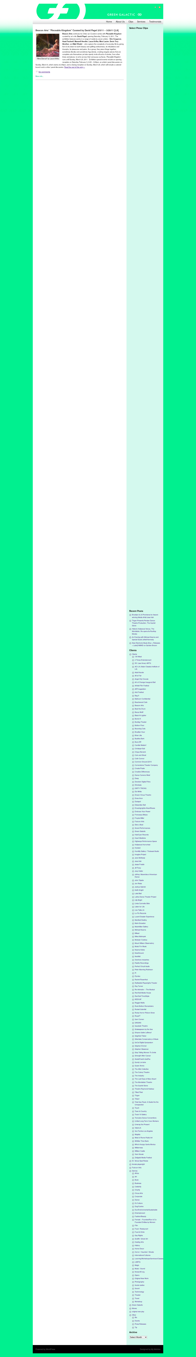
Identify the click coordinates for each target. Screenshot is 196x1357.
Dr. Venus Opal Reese (140, 1161)
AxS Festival (139, 692)
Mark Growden (140, 923)
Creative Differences (142, 772)
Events (137, 1321)
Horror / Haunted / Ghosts (144, 1252)
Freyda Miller (139, 818)
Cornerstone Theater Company (146, 765)
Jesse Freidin (139, 864)
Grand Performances (142, 828)
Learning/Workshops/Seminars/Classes (149, 1258)
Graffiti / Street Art (141, 1239)
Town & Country (141, 1111)
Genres (134, 1171)
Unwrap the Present (142, 1124)
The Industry (139, 1075)
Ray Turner (139, 986)
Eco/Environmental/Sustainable (146, 1210)
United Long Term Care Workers (147, 1121)
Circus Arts (139, 1193)
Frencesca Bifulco (141, 814)
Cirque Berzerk (140, 752)
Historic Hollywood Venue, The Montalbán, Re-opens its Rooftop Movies (144, 631)
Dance (137, 1200)
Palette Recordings (142, 963)
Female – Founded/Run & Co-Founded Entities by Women (146, 1220)
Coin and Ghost (140, 755)
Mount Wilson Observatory (144, 943)
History (137, 1245)
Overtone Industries (142, 960)
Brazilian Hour (140, 732)
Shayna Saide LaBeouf (143, 1032)
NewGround (139, 953)
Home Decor (139, 1248)
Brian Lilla (138, 735)
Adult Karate (139, 672)
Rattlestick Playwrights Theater (146, 983)
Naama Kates (140, 950)
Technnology (139, 1292)
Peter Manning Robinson (144, 969)
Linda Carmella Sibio (142, 903)
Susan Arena (139, 1065)
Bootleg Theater (141, 722)
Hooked (137, 848)
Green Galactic (140, 831)
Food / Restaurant (141, 1229)
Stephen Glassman (142, 1049)
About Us (120, 21)
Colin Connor (139, 758)
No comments (44, 71)
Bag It (137, 695)
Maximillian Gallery (141, 926)
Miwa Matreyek (140, 936)
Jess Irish (138, 861)
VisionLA (138, 1128)
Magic (137, 1265)
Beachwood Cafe (141, 702)
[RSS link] (158, 7)
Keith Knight (139, 890)
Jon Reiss (138, 883)
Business (138, 1183)
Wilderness (139, 1147)
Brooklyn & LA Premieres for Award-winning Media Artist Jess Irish (145, 615)
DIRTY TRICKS (140, 788)
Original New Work (141, 1278)
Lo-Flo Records (140, 913)
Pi (135, 973)
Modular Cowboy (141, 940)
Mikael (137, 933)
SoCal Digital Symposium (144, 1042)
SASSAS (138, 1022)
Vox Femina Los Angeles (144, 1131)
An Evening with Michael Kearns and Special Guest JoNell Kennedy (145, 638)
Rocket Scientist (140, 1009)
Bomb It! (138, 719)
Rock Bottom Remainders (144, 1006)
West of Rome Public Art (144, 1137)
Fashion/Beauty (140, 1216)
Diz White (138, 791)
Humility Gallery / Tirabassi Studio (147, 851)
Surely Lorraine (140, 1062)
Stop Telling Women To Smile (145, 1052)
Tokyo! (137, 1099)
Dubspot (138, 801)
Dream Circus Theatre (143, 795)
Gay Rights (139, 1235)
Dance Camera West (142, 775)
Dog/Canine (139, 1206)
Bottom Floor (139, 725)
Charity (137, 1190)
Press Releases (140, 1324)
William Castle (140, 1151)
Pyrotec (137, 976)
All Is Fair (138, 675)
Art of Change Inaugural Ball (145, 682)
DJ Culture (139, 1203)
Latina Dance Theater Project (145, 897)
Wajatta (137, 1134)
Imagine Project (140, 854)
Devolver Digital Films (142, 781)
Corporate (138, 1196)
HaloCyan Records (142, 834)
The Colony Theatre (142, 1072)
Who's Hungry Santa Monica (145, 1144)
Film (136, 1225)
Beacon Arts (139, 705)
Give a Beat (139, 824)
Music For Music (141, 946)
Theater (138, 1295)
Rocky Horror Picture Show (145, 1012)
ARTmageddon (140, 689)
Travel (137, 1298)
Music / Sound (140, 1268)
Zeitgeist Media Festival (143, 1157)
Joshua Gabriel (140, 887)
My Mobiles (155, 1349)
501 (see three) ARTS (143, 663)
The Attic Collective (142, 1069)
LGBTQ (137, 1262)
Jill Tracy (138, 868)
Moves (134, 1308)
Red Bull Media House (143, 993)
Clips (130, 21)
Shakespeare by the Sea (144, 1029)
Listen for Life (140, 906)
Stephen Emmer (141, 1046)
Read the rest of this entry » (74, 67)
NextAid (137, 956)
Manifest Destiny (141, 920)
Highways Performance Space (146, 841)
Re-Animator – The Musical (145, 989)
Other (134, 1315)
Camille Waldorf (140, 745)
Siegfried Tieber (140, 1036)
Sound (137, 1288)
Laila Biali (138, 893)
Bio (136, 1317)
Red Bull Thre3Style (142, 996)
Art (136, 1176)
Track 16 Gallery (141, 1114)
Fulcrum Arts (139, 821)
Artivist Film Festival (142, 685)
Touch (137, 1108)
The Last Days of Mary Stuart (145, 1079)
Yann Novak (139, 1154)
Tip (136, 1327)
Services (141, 21)
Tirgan (137, 1095)
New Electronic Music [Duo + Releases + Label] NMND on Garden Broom (146, 644)
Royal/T (137, 1016)
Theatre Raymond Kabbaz (144, 1089)
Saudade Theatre (141, 1026)
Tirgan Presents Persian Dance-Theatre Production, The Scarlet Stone (143, 623)
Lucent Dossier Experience (144, 916)
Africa (137, 1173)
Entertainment (140, 1213)
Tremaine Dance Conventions (145, 1118)
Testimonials (155, 21)
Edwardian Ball (140, 805)
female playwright (138, 1164)
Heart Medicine (140, 838)
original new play (138, 1311)
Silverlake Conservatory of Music (146, 1039)
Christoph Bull (140, 748)
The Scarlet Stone (141, 1085)
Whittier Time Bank (142, 1141)
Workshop (138, 1301)
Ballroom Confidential (142, 699)
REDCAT (138, 999)
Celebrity (138, 1186)
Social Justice (139, 1285)
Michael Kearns (140, 930)
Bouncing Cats (140, 728)
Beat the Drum (140, 709)
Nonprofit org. (140, 1272)
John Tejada (139, 880)
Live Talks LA (139, 910)
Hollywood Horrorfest (142, 844)
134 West (138, 656)
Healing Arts (139, 1242)
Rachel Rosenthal (141, 979)
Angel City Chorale (141, 679)
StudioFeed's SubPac (142, 1059)
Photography (139, 1282)
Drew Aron (139, 798)
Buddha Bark (139, 738)
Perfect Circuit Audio (142, 966)
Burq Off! (138, 742)
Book (136, 1180)
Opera (137, 1275)
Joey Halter (139, 871)
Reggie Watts (140, 1003)
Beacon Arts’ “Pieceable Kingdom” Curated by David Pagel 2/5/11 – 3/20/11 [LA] (77, 30)
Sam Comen (139, 1019)
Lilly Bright (138, 900)
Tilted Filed (139, 1092)
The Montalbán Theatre (143, 1082)
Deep (137, 778)
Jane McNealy (140, 858)
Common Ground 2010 (143, 762)
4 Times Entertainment (143, 660)
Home (109, 21)
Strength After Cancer (143, 1055)
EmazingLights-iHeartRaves (145, 808)
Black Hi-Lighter (140, 715)
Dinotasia (138, 785)
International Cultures (142, 1255)
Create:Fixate (140, 768)
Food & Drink (139, 1232)
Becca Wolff (139, 712)
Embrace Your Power (142, 811)
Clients (134, 654)
